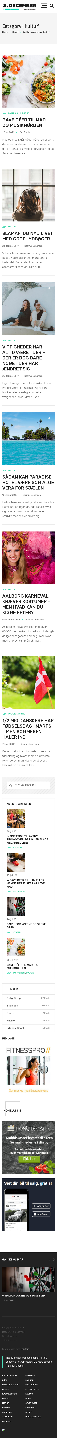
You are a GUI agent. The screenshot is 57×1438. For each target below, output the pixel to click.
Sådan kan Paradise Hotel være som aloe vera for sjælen (28, 482)
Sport (28, 1412)
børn (4, 1380)
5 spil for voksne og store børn (26, 926)
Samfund (29, 1408)
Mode (28, 1398)
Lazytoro (25, 1349)
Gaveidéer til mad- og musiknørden (25, 122)
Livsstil (15, 32)
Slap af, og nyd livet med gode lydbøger (27, 236)
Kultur (25, 113)
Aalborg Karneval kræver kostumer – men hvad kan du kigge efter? (26, 604)
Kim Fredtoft (26, 132)
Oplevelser (31, 1403)
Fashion (29, 1380)
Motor (5, 1403)
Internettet (32, 1389)
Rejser (6, 1408)
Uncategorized (33, 1417)
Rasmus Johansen (33, 246)
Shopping (7, 1412)
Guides (5, 1389)
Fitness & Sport (10, 1385)
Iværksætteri (9, 1394)
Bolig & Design (9, 1376)
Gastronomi (14, 113)
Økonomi (6, 1421)
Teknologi (7, 1417)
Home (5, 32)
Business (17, 847)
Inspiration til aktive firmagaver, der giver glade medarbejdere (27, 839)
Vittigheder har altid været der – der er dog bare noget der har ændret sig (23, 358)
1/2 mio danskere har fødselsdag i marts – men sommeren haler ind (28, 729)
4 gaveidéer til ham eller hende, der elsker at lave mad (26, 883)
